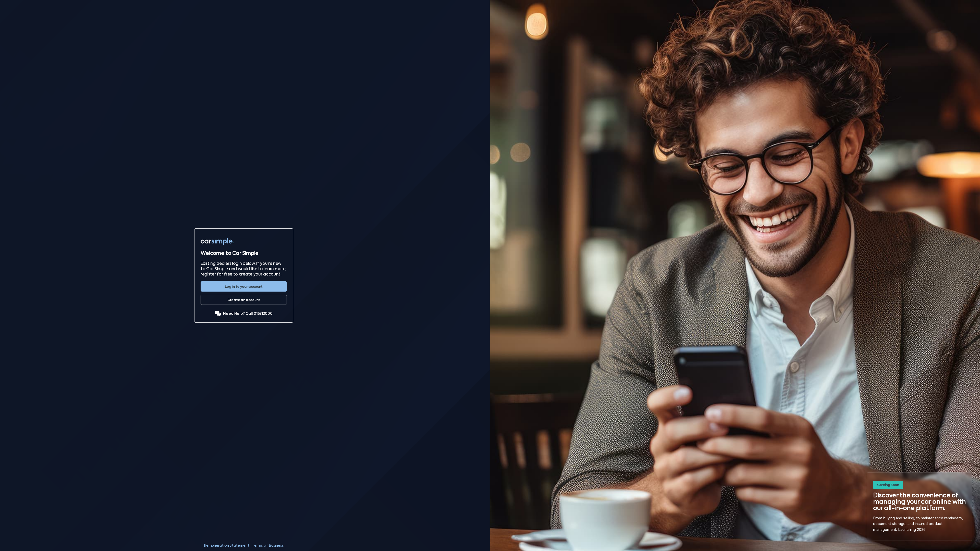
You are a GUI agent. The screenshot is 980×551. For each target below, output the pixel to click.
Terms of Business (268, 545)
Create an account (243, 300)
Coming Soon (888, 485)
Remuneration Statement (226, 545)
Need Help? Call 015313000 (248, 313)
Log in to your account (244, 286)
